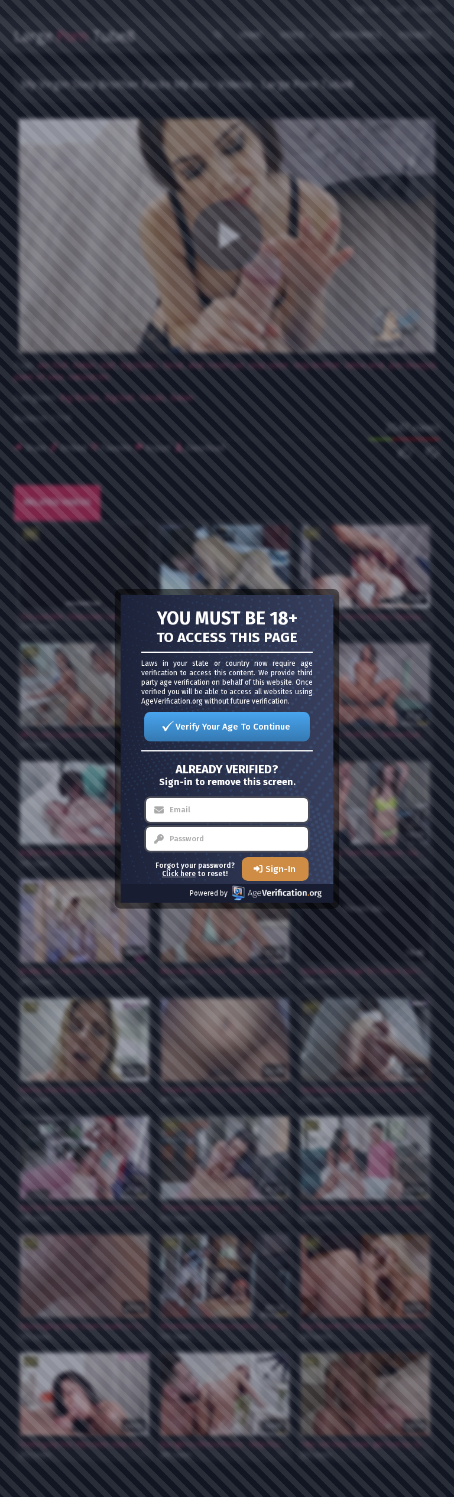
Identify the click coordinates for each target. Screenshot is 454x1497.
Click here (179, 874)
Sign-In (280, 869)
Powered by (209, 893)
